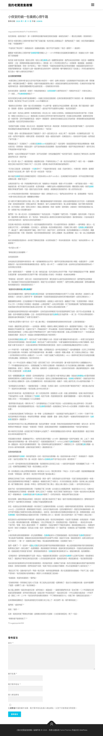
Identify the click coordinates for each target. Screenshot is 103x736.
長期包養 (34, 294)
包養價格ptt (80, 376)
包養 (35, 169)
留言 (10, 643)
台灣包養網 (51, 91)
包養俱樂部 (23, 94)
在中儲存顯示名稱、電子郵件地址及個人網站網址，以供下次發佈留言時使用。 (42, 708)
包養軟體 (11, 515)
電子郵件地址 (14, 684)
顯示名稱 (12, 674)
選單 (92, 5)
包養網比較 (49, 459)
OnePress (83, 730)
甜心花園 (34, 545)
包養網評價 (35, 53)
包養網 (44, 60)
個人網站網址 (13, 694)
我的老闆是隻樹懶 (20, 5)
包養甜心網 (82, 227)
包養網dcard (40, 144)
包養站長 (39, 494)
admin (39, 21)
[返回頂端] (51, 724)
